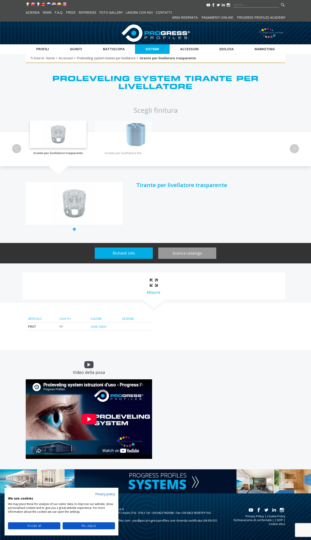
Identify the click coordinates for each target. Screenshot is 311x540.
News (47, 12)
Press (71, 12)
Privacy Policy (254, 516)
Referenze (87, 12)
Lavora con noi (139, 12)
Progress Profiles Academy (261, 17)
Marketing (265, 49)
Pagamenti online (217, 17)
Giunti (76, 49)
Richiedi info (124, 253)
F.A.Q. (59, 12)
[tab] (153, 286)
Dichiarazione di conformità (253, 520)
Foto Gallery (111, 12)
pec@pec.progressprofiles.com (154, 520)
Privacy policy (105, 494)
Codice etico (277, 524)
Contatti (164, 12)
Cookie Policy (276, 516)
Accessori (189, 49)
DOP (280, 520)
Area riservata (185, 17)
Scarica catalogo (187, 253)
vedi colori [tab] (99, 326)
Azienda (33, 12)
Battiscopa (114, 49)
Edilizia (226, 49)
